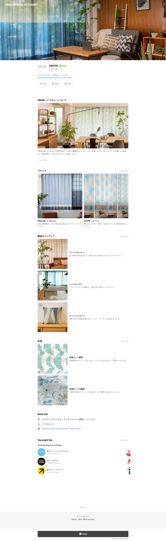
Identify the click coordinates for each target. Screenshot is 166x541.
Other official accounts (86, 519)
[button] (55, 83)
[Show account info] (63, 66)
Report (74, 519)
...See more (42, 160)
